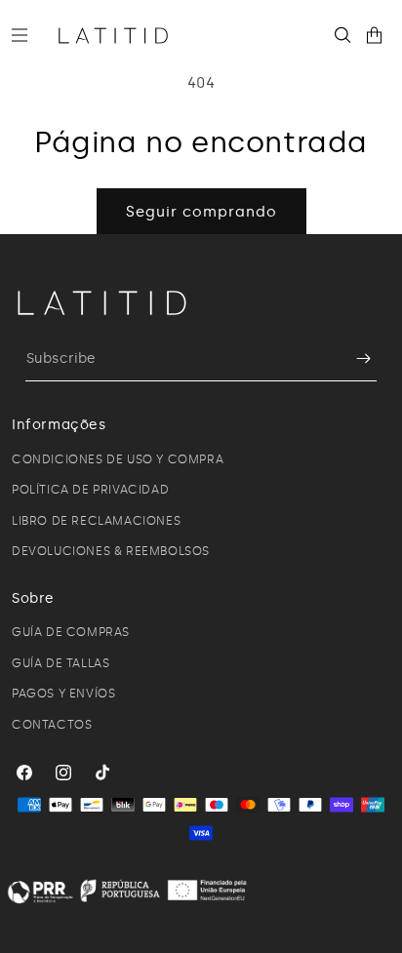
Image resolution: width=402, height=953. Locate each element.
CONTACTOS (52, 725)
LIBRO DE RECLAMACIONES (96, 521)
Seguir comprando (201, 211)
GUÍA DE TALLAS (60, 663)
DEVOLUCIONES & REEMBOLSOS (111, 551)
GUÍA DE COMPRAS (71, 632)
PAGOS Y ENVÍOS (63, 693)
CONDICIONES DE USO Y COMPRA (117, 459)
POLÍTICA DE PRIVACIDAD (90, 489)
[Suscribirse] (354, 358)
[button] (27, 35)
